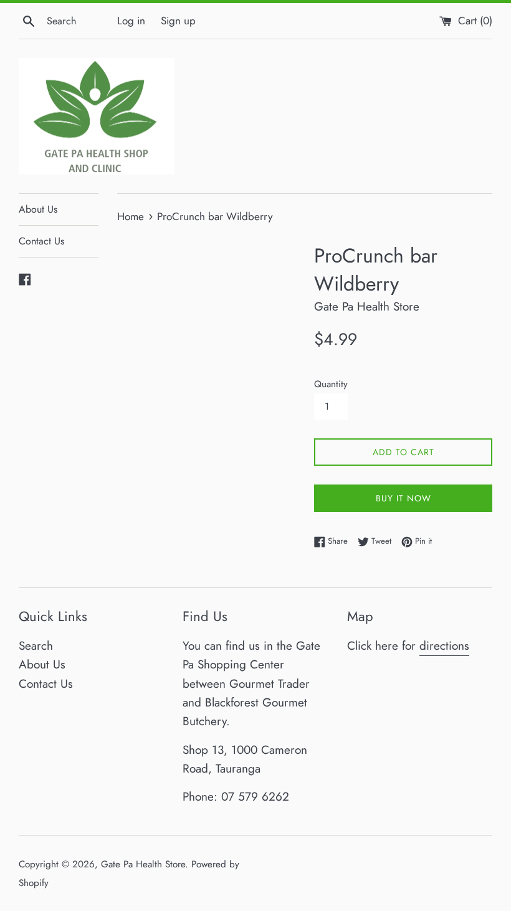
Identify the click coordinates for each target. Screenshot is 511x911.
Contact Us (41, 241)
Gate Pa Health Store (143, 864)
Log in (131, 20)
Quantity (331, 384)
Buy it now (403, 498)
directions (444, 645)
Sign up (178, 20)
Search (36, 645)
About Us (38, 209)
